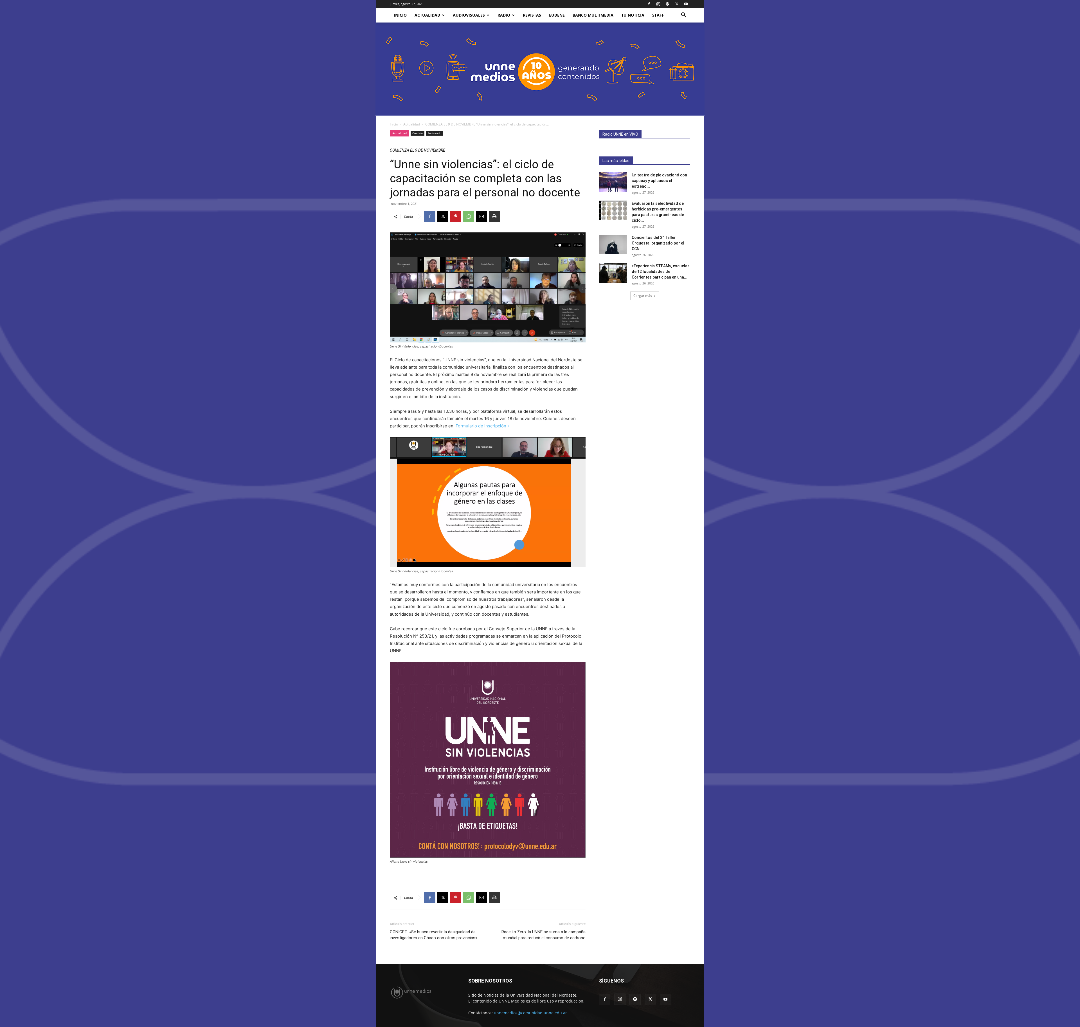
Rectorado (434, 133)
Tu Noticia (632, 15)
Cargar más (642, 295)
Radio (504, 15)
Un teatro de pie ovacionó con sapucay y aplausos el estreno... (659, 181)
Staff (658, 15)
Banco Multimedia (593, 15)
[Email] (481, 216)
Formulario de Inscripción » (483, 426)
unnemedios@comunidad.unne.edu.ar (530, 1012)
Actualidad (427, 15)
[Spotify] (667, 4)
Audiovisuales (469, 15)
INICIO (400, 15)
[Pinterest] (455, 216)
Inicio (394, 124)
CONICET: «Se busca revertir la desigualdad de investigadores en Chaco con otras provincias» (433, 934)
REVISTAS (532, 15)
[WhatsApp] (468, 216)
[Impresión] (494, 216)
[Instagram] (658, 4)
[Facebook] (649, 4)
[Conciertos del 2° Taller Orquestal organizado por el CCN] (613, 244)
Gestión (417, 133)
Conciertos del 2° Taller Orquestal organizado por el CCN (658, 243)
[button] (683, 15)
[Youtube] (686, 4)
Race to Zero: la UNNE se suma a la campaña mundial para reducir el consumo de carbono (543, 934)
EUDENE (557, 15)
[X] (676, 4)
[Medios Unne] (540, 69)
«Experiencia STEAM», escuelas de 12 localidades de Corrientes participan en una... (661, 271)
